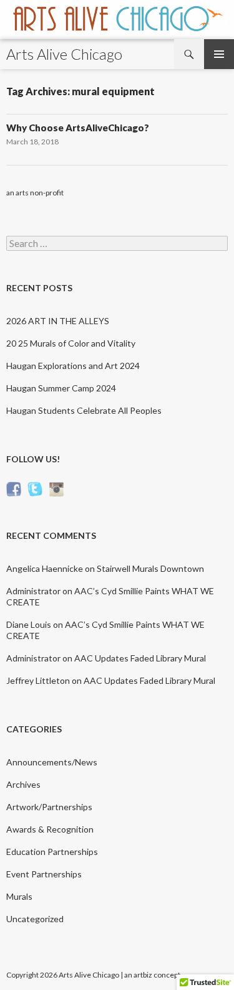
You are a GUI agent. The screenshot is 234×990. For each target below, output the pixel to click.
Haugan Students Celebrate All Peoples (84, 410)
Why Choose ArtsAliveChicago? (77, 127)
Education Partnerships (52, 851)
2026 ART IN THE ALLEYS (57, 320)
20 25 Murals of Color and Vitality (70, 343)
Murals (19, 896)
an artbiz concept (152, 974)
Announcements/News (51, 762)
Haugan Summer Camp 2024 (61, 388)
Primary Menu (219, 54)
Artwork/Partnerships (49, 806)
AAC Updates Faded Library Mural (140, 658)
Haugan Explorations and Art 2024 (73, 365)
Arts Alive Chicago (64, 54)
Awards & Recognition (50, 829)
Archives (23, 784)
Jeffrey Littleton (38, 680)
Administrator (33, 591)
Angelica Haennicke (44, 568)
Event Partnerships (44, 874)
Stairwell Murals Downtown (150, 568)
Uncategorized (35, 918)
